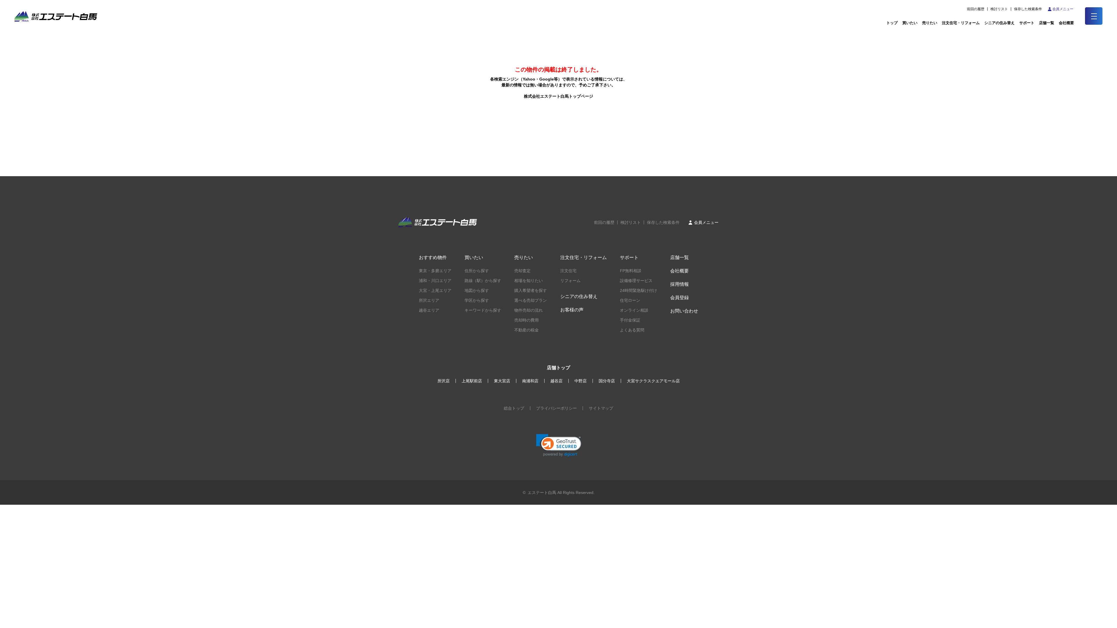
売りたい (929, 23)
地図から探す (477, 290)
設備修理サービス (636, 280)
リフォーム (570, 280)
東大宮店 (502, 381)
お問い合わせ (684, 310)
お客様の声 (572, 309)
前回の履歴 (975, 9)
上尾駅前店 (472, 381)
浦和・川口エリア (435, 280)
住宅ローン (630, 300)
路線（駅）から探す (483, 280)
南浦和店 (530, 381)
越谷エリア (429, 310)
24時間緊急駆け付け (638, 290)
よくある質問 (632, 330)
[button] (558, 445)
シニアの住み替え (999, 23)
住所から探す (477, 270)
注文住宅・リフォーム (961, 23)
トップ (892, 23)
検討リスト (999, 9)
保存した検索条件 (1028, 9)
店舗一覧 (1046, 23)
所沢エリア (429, 300)
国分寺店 (607, 381)
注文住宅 (568, 270)
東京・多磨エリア (435, 270)
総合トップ (514, 408)
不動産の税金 (526, 330)
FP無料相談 (630, 270)
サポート (1026, 23)
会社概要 (679, 270)
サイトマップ (601, 408)
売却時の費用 (526, 320)
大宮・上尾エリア (435, 290)
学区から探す (477, 300)
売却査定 (522, 270)
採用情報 (679, 284)
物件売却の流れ (528, 310)
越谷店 (556, 381)
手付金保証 (630, 320)
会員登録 (679, 297)
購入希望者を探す (530, 290)
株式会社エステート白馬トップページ (558, 96)
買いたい (909, 23)
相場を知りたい (528, 280)
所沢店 (443, 381)
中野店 (580, 381)
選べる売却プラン (530, 300)
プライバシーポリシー (556, 408)
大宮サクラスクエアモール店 (653, 381)
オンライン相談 (634, 310)
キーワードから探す (483, 310)
